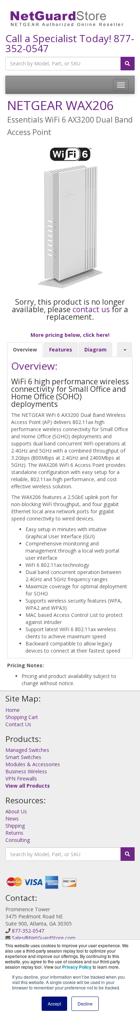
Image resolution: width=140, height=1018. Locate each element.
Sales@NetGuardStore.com (43, 937)
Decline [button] (85, 1003)
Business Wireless (26, 771)
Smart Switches (23, 757)
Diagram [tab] (95, 349)
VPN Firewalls (21, 778)
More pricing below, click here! (70, 334)
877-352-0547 (28, 930)
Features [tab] (60, 349)
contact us (91, 309)
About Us (16, 811)
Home (12, 710)
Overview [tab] (25, 349)
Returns (14, 832)
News (12, 818)
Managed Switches (27, 750)
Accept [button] (54, 1003)
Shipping (15, 825)
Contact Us (18, 724)
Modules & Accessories (32, 764)
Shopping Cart (21, 717)
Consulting (17, 840)
